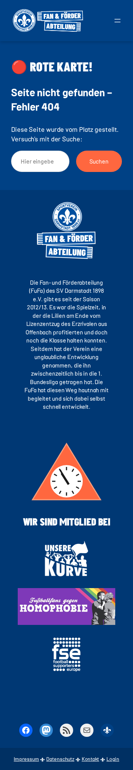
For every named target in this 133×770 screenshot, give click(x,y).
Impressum (26, 759)
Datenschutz (60, 759)
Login (112, 759)
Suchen (99, 161)
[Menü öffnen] (117, 20)
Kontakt (90, 759)
